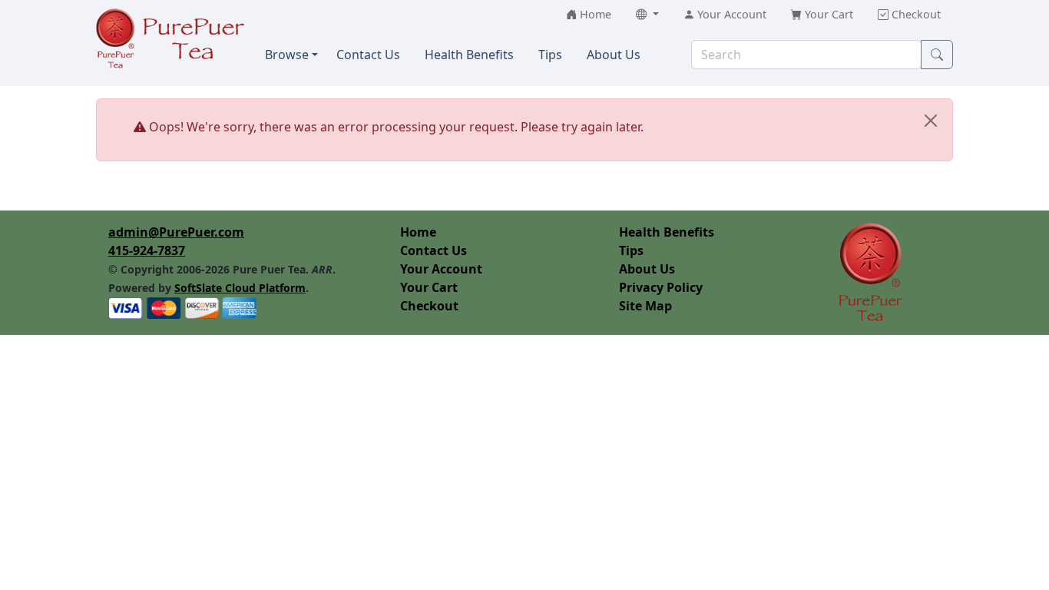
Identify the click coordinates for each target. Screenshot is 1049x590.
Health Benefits (666, 232)
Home (418, 232)
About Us (647, 268)
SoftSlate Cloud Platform (240, 287)
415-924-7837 (146, 250)
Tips (631, 250)
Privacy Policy (661, 287)
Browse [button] (287, 54)
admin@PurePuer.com (176, 232)
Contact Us (433, 250)
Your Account (441, 268)
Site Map (645, 305)
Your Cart (429, 287)
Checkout (429, 305)
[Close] (931, 120)
